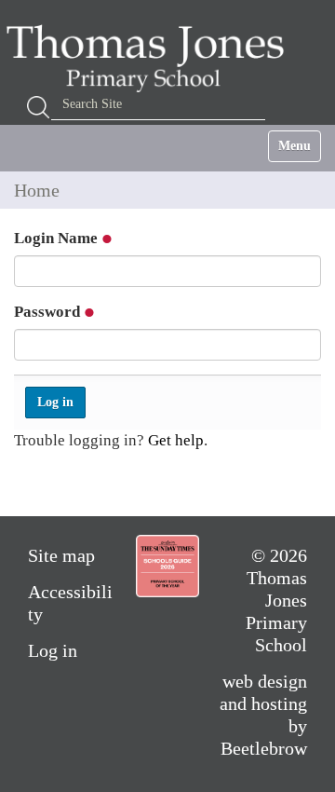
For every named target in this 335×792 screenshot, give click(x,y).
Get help (176, 440)
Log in (52, 650)
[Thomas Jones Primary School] (150, 57)
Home (37, 190)
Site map (61, 555)
